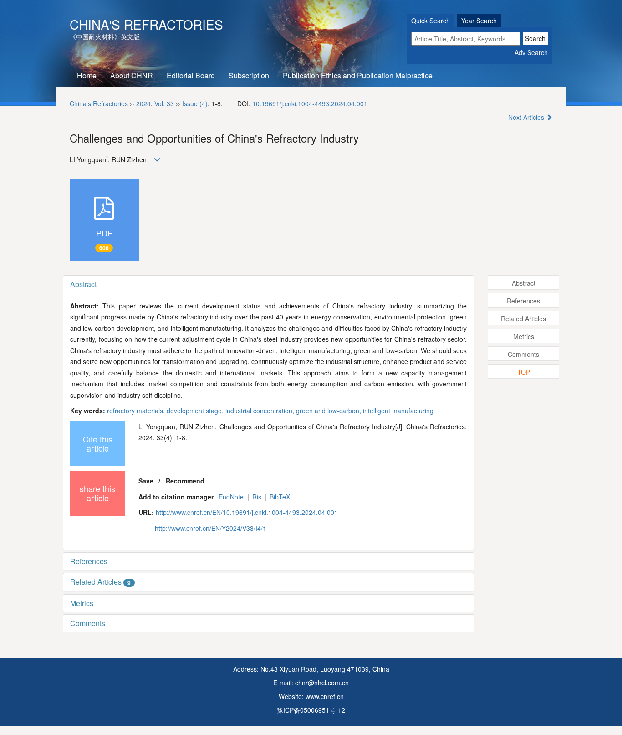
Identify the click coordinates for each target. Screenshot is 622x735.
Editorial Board (191, 75)
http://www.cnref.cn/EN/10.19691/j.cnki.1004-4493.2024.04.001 (247, 512)
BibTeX (280, 496)
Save (145, 480)
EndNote (231, 496)
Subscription (249, 75)
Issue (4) (195, 103)
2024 (143, 103)
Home (87, 75)
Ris (256, 496)
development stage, (196, 410)
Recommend (185, 480)
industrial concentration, (260, 410)
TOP (523, 371)
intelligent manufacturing (398, 410)
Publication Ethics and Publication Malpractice (358, 75)
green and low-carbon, (329, 410)
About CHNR (131, 75)
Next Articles (527, 117)
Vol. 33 (164, 103)
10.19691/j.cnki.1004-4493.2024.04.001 (309, 103)
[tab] (268, 284)
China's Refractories (146, 24)
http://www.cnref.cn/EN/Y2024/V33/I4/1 (210, 528)
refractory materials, (137, 410)
